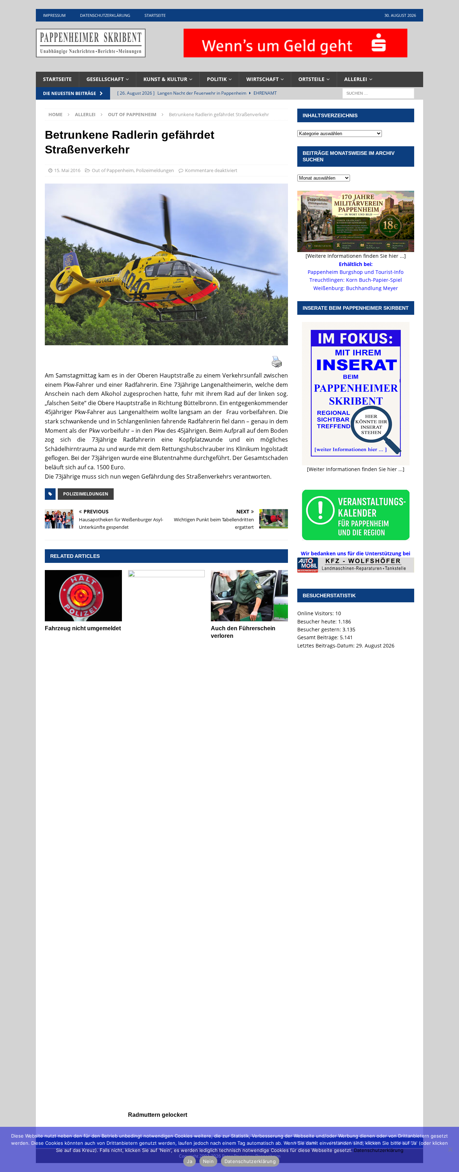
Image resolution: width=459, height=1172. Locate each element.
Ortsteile (311, 79)
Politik (217, 79)
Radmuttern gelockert (157, 1115)
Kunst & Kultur (165, 79)
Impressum (54, 15)
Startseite (155, 15)
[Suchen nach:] (378, 92)
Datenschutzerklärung (105, 15)
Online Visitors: (316, 613)
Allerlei (355, 79)
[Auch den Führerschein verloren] (249, 595)
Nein (208, 1161)
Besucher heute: (317, 621)
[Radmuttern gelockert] (166, 839)
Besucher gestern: (319, 629)
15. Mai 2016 (67, 170)
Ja (189, 1161)
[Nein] (450, 1149)
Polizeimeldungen (155, 170)
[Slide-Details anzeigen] (355, 565)
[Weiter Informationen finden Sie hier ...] (355, 469)
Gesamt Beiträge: (318, 637)
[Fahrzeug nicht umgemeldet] (83, 595)
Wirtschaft (262, 79)
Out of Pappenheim (113, 170)
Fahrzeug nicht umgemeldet (83, 628)
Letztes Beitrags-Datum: (326, 645)
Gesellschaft (105, 79)
